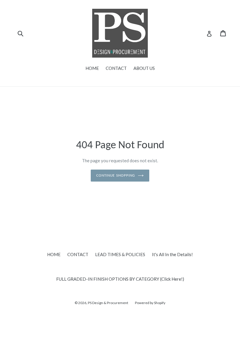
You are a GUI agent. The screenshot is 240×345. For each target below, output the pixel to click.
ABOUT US (144, 68)
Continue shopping (115, 175)
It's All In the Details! (172, 254)
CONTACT (116, 68)
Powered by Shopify (150, 303)
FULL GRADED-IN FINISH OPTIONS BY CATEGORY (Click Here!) (120, 279)
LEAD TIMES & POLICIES (120, 254)
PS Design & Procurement (108, 303)
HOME (92, 68)
